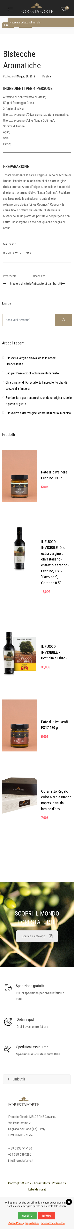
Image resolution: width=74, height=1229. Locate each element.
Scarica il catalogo (33, 936)
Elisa (48, 76)
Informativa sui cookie (53, 1223)
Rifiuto (46, 1215)
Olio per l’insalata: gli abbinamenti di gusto (32, 373)
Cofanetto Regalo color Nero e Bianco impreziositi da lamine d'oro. (56, 800)
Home (8, 25)
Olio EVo (12, 253)
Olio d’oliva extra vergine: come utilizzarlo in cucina (38, 413)
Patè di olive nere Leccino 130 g (54, 475)
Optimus (25, 253)
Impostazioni (32, 1223)
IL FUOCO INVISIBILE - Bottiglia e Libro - (54, 652)
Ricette (25, 25)
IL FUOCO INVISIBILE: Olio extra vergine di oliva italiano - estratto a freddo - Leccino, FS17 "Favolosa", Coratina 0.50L (55, 562)
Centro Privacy (16, 1223)
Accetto (27, 1215)
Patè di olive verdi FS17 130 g (54, 724)
